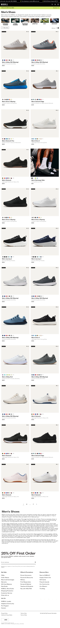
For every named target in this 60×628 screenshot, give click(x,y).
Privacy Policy (4, 613)
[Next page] (36, 504)
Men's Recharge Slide (38, 180)
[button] (57, 1)
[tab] (3, 60)
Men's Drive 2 (35, 140)
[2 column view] (58, 28)
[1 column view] (56, 28)
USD (6, 620)
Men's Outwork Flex (8, 140)
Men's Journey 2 (7, 258)
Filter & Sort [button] (5, 27)
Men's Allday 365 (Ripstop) (10, 62)
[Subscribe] (35, 562)
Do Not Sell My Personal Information (48, 613)
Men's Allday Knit (7, 376)
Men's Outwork (6, 180)
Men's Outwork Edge (37, 101)
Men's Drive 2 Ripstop (8, 101)
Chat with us (5, 595)
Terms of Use (24, 613)
